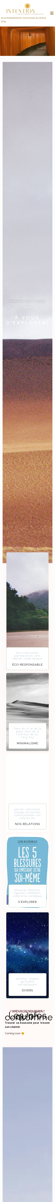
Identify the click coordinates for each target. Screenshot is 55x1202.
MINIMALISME (27, 743)
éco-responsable (27, 664)
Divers (27, 990)
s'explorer (27, 901)
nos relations (27, 824)
